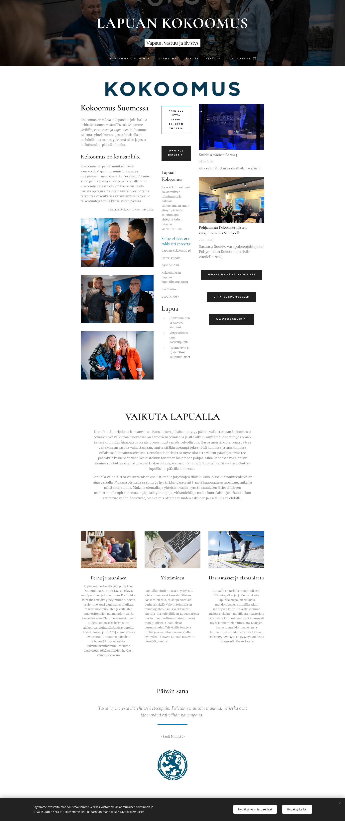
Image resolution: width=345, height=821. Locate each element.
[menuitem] (95, 59)
